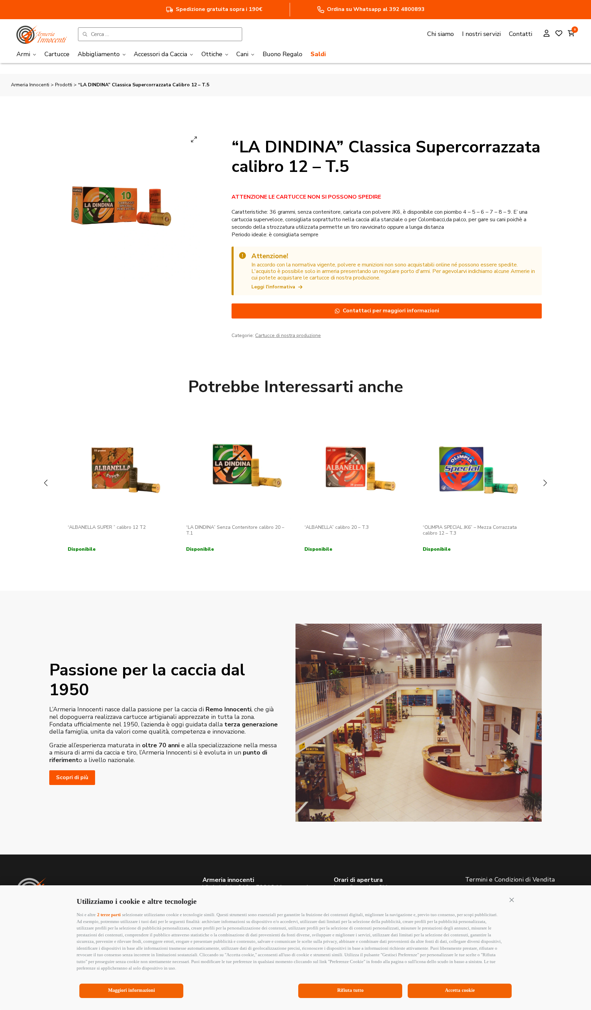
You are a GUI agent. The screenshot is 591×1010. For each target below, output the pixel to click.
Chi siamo (440, 34)
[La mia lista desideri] (558, 34)
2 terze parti (109, 914)
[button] (511, 899)
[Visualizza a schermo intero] (194, 139)
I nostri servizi (481, 34)
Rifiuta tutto (350, 990)
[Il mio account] (546, 34)
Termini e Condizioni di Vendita (510, 879)
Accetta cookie (460, 990)
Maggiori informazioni (131, 990)
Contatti (520, 34)
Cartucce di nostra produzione (288, 335)
